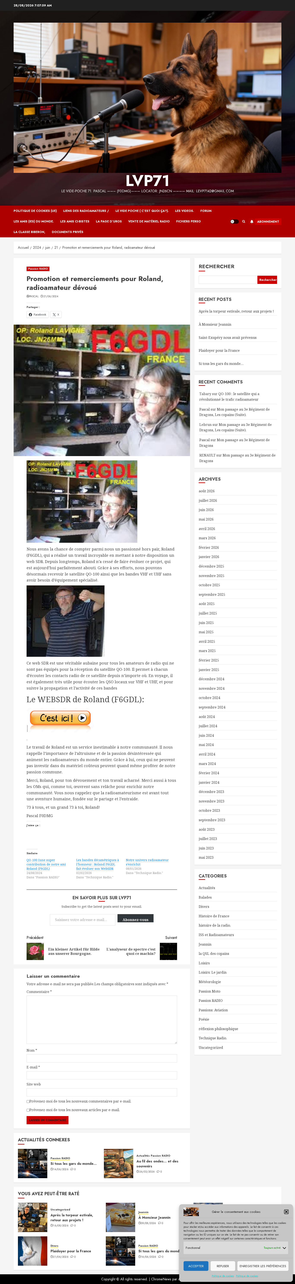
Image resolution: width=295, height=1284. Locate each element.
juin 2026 (206, 509)
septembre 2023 (212, 820)
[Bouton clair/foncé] (234, 221)
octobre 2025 (209, 585)
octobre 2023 (209, 810)
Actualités (143, 1156)
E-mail (33, 1067)
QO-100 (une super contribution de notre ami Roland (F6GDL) (46, 864)
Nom (32, 1050)
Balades (205, 897)
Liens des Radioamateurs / (86, 211)
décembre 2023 (211, 791)
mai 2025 (206, 632)
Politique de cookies (223, 1276)
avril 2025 (207, 641)
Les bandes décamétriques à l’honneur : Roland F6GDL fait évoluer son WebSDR (97, 864)
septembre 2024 (212, 707)
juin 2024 (206, 735)
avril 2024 (207, 754)
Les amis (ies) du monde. (34, 221)
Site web (34, 1084)
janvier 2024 (209, 782)
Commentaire (39, 991)
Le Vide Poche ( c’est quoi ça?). (142, 211)
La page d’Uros (109, 221)
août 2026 (207, 491)
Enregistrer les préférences (263, 1266)
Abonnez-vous (135, 919)
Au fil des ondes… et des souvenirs (157, 1163)
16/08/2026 (60, 1226)
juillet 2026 (208, 500)
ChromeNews (161, 1279)
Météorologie (210, 981)
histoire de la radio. (215, 925)
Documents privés (67, 232)
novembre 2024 (211, 688)
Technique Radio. (213, 1038)
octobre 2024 (209, 697)
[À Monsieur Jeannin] (120, 1217)
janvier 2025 (209, 669)
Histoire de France (214, 916)
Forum (205, 211)
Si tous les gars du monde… (74, 1163)
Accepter (196, 1266)
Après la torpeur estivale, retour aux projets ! (236, 311)
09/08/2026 (148, 1223)
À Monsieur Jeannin (215, 324)
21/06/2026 (60, 1257)
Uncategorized (211, 1047)
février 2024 (209, 773)
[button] (286, 1212)
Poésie (204, 1019)
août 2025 (207, 603)
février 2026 (209, 547)
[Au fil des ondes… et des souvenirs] (118, 1163)
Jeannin (205, 944)
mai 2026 (206, 519)
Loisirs (204, 963)
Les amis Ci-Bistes (74, 221)
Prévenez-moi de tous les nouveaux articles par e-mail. (74, 1109)
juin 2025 (206, 622)
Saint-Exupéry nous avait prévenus (228, 337)
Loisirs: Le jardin (213, 972)
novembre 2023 (211, 801)
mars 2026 (207, 538)
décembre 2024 (211, 679)
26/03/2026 (147, 1172)
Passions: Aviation (213, 1010)
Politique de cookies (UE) (35, 211)
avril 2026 (207, 528)
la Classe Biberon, (29, 232)
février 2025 (209, 660)
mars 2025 (207, 650)
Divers (204, 906)
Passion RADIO (38, 269)
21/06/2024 (51, 296)
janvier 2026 (209, 556)
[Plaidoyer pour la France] (32, 1251)
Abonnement (268, 221)
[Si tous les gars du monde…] (32, 1163)
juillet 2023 (208, 838)
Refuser (223, 1266)
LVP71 (147, 180)
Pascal (33, 296)
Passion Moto (209, 991)
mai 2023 (206, 857)
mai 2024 (206, 744)
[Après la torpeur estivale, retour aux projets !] (32, 1217)
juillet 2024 (208, 726)
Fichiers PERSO (188, 221)
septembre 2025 (212, 594)
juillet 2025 (208, 613)
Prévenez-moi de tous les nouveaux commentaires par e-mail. (80, 1101)
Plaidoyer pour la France (219, 350)
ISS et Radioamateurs (216, 934)
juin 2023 (206, 848)
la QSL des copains (214, 953)
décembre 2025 (211, 566)
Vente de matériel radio (149, 221)
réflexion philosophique (218, 1028)
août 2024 (207, 716)
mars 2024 (207, 763)
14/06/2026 (60, 1169)
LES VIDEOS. (184, 211)
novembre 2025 (211, 575)
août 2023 (207, 829)
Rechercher (216, 266)
